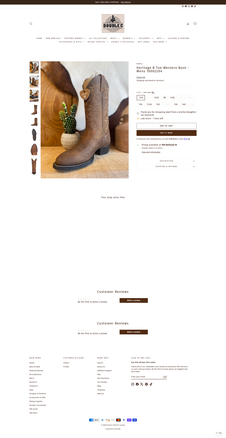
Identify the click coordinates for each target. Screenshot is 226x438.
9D (164, 97)
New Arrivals (53, 38)
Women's (128, 38)
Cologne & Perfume (179, 38)
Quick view (49, 262)
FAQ (98, 374)
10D (181, 97)
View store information (151, 152)
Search (100, 363)
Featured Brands (74, 38)
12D (158, 104)
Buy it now (167, 133)
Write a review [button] (133, 300)
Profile (66, 367)
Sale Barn (159, 42)
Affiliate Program (104, 371)
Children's (145, 38)
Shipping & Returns (167, 166)
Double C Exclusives (122, 42)
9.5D (172, 97)
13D (176, 104)
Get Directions (103, 378)
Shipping (140, 80)
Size (144, 92)
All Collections (98, 38)
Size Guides (102, 382)
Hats (160, 38)
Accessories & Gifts (70, 42)
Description (166, 161)
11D (140, 104)
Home (39, 38)
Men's (114, 38)
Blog (99, 386)
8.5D (157, 97)
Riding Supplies (97, 42)
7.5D (141, 97)
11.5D (149, 104)
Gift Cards (144, 42)
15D (192, 104)
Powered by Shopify (113, 429)
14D (184, 104)
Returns (100, 394)
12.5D (167, 104)
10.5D (190, 97)
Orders (66, 363)
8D (148, 97)
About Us (101, 367)
